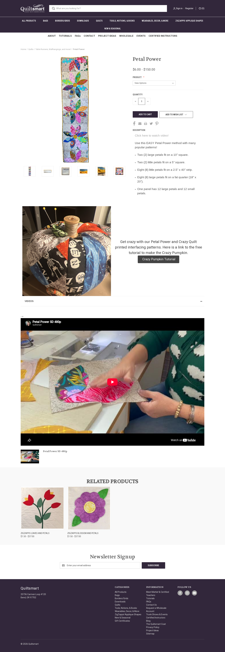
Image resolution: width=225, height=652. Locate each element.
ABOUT (52, 36)
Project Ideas (152, 630)
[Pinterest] (156, 123)
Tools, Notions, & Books (122, 21)
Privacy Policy (152, 627)
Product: (137, 77)
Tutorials (150, 598)
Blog (148, 621)
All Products (29, 21)
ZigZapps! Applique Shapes (189, 21)
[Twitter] (151, 123)
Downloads (83, 21)
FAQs (78, 36)
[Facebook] (134, 123)
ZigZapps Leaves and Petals (35, 533)
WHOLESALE (126, 36)
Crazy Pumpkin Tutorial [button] (158, 259)
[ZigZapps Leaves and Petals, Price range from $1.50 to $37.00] (42, 508)
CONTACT (89, 36)
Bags (45, 21)
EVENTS (141, 36)
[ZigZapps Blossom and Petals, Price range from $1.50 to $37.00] (89, 508)
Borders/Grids (62, 21)
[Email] (139, 123)
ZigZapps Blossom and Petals (82, 533)
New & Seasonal (112, 28)
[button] (112, 301)
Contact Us (151, 605)
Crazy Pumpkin (174, 253)
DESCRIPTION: (139, 130)
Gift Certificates (122, 621)
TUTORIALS (65, 36)
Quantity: (138, 94)
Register (189, 8)
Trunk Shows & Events (157, 614)
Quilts (99, 21)
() (202, 8)
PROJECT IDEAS (107, 36)
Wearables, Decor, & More (155, 21)
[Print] (145, 123)
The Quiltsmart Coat (156, 624)
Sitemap (150, 633)
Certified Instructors (155, 617)
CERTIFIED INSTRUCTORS (163, 36)
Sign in (179, 8)
